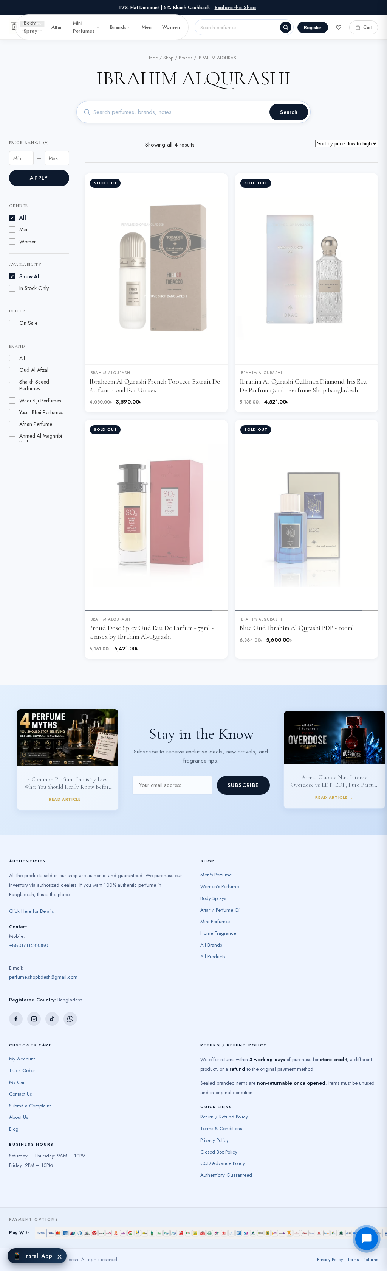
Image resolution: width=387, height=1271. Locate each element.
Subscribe (243, 780)
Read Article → (68, 742)
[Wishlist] (338, 27)
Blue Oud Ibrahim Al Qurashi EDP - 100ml (297, 628)
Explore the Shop (235, 7)
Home (152, 58)
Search (288, 112)
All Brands (211, 933)
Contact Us (20, 1083)
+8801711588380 (28, 934)
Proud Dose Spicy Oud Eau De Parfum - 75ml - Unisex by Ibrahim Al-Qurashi (151, 632)
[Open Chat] (366, 1238)
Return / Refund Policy (224, 1105)
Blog (14, 1117)
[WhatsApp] (70, 1008)
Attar (56, 27)
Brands (120, 27)
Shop (168, 58)
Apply (39, 178)
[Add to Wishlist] (215, 185)
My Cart (17, 1071)
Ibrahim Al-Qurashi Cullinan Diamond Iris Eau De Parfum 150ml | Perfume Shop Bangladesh (303, 385)
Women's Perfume (219, 875)
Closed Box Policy (218, 1140)
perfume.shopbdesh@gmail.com (43, 966)
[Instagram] (34, 1008)
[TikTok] (52, 1008)
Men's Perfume (216, 863)
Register (313, 27)
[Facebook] (16, 1008)
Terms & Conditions (221, 1117)
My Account (22, 1047)
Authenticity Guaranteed (226, 1164)
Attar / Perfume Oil (220, 898)
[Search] (285, 27)
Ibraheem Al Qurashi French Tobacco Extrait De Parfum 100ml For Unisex (154, 385)
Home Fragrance (218, 922)
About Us (18, 1106)
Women (171, 27)
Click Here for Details (31, 900)
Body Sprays (213, 887)
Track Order (22, 1059)
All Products (212, 945)
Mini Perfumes (86, 26)
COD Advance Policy (222, 1152)
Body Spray (30, 26)
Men (147, 27)
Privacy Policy (214, 1129)
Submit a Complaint (30, 1094)
